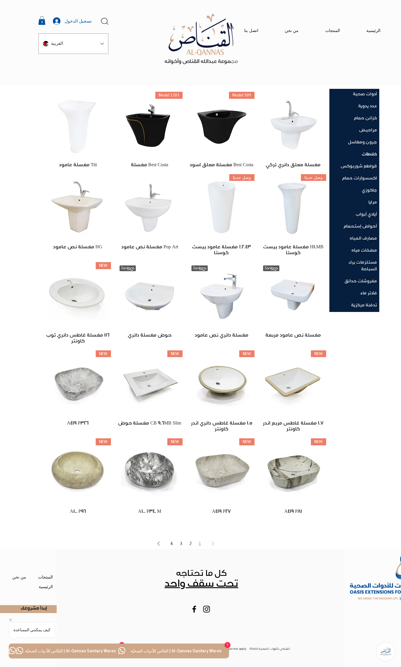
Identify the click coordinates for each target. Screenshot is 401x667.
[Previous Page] (212, 543)
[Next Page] (158, 543)
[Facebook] (194, 609)
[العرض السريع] (293, 125)
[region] (106, 15)
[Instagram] (206, 609)
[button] (42, 20)
